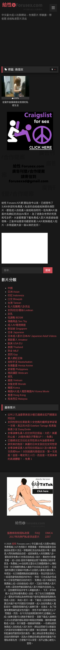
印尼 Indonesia (16, 295)
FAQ (37, 533)
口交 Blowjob (15, 299)
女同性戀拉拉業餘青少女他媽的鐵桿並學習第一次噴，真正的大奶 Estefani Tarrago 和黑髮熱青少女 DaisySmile (32, 426)
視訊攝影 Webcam (18, 373)
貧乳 (10, 376)
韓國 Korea (14, 387)
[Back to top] (50, 641)
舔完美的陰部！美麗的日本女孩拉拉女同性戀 (32, 444)
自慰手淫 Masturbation (20, 362)
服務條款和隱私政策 (18, 533)
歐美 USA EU (15, 343)
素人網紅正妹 (15, 358)
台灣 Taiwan (14, 303)
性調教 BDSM (15, 317)
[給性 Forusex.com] (25, 7)
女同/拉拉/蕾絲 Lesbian (20, 310)
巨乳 (10, 314)
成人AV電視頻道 (17, 325)
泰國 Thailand (15, 347)
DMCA (49, 533)
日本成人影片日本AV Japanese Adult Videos (32, 336)
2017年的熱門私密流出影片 (24, 536)
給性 (14, 544)
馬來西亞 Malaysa (17, 399)
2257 (48, 536)
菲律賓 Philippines (18, 369)
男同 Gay (13, 354)
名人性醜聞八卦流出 (19, 306)
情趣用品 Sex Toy (17, 321)
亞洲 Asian (14, 291)
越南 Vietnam (15, 380)
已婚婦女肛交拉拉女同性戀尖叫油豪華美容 (31, 440)
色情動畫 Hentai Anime (20, 365)
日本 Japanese (16, 332)
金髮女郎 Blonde (17, 384)
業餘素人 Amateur (17, 339)
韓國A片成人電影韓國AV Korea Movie (28, 391)
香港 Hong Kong (17, 395)
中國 (10, 288)
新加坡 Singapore (17, 328)
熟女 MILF (13, 351)
